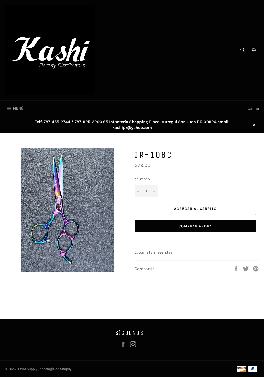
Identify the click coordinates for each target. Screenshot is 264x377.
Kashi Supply (27, 369)
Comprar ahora (195, 226)
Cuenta (253, 109)
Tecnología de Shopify (54, 369)
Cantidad (142, 179)
